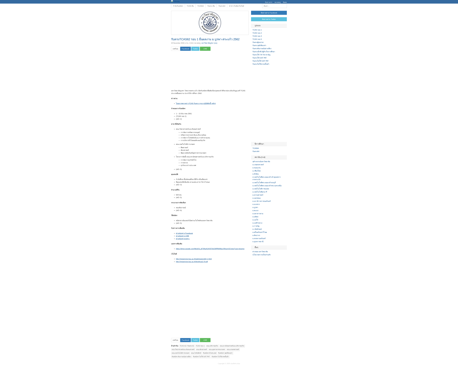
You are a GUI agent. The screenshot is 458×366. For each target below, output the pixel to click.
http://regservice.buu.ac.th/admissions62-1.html (194, 259)
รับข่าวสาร (268, 2)
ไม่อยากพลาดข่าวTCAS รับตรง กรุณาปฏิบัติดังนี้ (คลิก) (196, 103)
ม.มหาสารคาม (257, 214)
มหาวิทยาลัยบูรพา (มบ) (209, 43)
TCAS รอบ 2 (257, 33)
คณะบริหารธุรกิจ (212, 346)
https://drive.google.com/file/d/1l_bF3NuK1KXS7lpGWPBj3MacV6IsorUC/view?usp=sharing (210, 249)
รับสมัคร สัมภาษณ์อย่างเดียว (181, 357)
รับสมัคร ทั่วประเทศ (209, 353)
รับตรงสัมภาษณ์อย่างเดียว (261, 48)
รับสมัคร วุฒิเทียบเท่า (225, 353)
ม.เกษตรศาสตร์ (258, 165)
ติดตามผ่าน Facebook (269, 13)
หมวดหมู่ (278, 2)
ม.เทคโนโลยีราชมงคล (260, 189)
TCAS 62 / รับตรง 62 (187, 346)
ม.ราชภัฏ (255, 226)
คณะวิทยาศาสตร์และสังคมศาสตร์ (183, 349)
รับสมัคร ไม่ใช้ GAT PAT (201, 357)
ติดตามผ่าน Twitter (269, 19)
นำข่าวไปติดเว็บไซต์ (236, 6)
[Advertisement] (191, 71)
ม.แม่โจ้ (255, 220)
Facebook (252, 260)
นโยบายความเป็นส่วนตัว (261, 255)
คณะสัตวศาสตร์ (201, 349)
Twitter (255, 260)
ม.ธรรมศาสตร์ (257, 195)
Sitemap (261, 260)
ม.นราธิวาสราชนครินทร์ (261, 201)
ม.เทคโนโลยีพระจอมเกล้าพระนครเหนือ (266, 186)
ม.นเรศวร (256, 204)
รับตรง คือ (211, 6)
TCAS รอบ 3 (257, 36)
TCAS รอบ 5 (257, 39)
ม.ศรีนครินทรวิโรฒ (259, 232)
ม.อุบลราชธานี (257, 241)
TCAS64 (200, 6)
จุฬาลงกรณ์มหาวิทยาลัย (261, 161)
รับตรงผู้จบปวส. (258, 42)
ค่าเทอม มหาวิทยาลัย (260, 252)
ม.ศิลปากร (256, 235)
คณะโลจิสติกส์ (196, 353)
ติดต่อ (285, 2)
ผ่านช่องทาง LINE (182, 236)
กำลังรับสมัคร (178, 6)
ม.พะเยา (255, 210)
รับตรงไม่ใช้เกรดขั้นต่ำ (260, 64)
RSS (258, 260)
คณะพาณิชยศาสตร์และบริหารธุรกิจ (232, 346)
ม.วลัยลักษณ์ (257, 229)
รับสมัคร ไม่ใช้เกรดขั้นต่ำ (220, 357)
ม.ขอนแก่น (256, 168)
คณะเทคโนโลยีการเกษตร (180, 353)
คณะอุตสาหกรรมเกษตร (217, 349)
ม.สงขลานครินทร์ (259, 238)
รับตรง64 (222, 6)
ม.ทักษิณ (255, 174)
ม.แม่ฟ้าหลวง (257, 223)
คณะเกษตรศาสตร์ (233, 349)
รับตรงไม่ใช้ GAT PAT (260, 61)
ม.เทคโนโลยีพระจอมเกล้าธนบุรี (264, 182)
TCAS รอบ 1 (200, 346)
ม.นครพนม (256, 198)
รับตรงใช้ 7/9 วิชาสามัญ (261, 55)
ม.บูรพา (255, 207)
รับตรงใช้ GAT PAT (259, 58)
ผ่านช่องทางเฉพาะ (183, 239)
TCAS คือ (190, 6)
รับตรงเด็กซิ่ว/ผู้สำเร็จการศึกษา (263, 52)
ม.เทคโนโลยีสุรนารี (259, 192)
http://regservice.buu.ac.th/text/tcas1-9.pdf (192, 262)
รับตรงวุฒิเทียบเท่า (259, 45)
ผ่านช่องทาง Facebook (184, 233)
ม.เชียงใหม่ (256, 171)
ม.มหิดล (255, 217)
